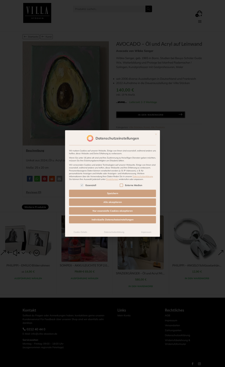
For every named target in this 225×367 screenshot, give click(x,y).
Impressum (146, 232)
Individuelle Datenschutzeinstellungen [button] (112, 219)
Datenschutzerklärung (143, 176)
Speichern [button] (112, 193)
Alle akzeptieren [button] (112, 202)
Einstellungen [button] (112, 179)
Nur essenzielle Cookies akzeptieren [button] (113, 210)
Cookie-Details (80, 232)
